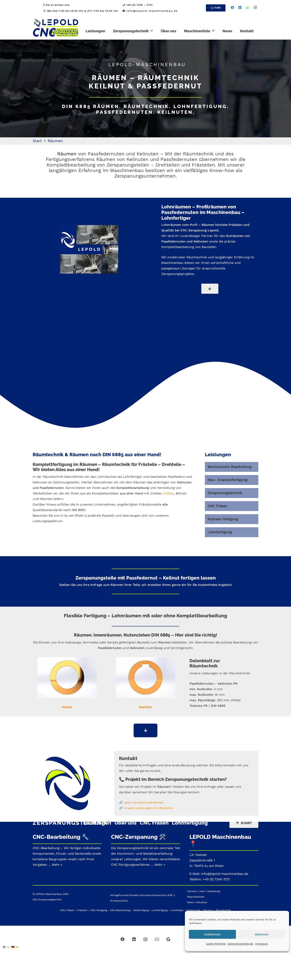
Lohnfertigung (220, 532)
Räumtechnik (196, 257)
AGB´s (171, 895)
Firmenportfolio (119, 900)
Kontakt (133, 895)
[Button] (209, 289)
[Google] (168, 939)
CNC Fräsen (217, 506)
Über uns (125, 823)
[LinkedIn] (240, 7)
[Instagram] (255, 7)
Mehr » (160, 865)
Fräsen (168, 493)
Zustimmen (212, 934)
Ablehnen (261, 934)
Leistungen (97, 823)
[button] (151, 31)
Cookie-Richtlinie (216, 943)
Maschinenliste (195, 896)
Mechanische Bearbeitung (230, 467)
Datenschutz (159, 895)
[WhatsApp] (247, 7)
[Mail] (157, 939)
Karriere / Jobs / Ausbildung (203, 891)
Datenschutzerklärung (240, 943)
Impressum (261, 943)
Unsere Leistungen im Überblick (148, 808)
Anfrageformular (119, 895)
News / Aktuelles (197, 902)
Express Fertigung (223, 519)
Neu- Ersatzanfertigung (227, 480)
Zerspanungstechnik (225, 493)
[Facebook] (232, 7)
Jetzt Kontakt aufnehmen (144, 802)
